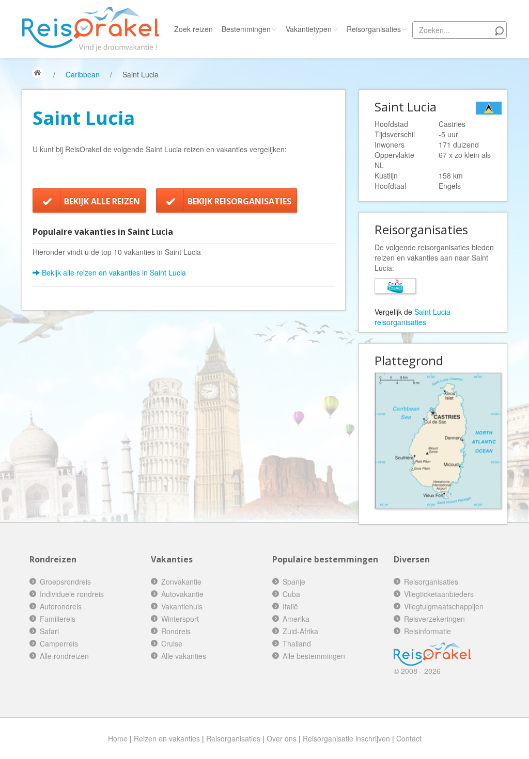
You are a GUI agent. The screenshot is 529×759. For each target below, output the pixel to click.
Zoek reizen (193, 29)
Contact (409, 738)
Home (118, 738)
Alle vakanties (183, 656)
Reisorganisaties (374, 29)
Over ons (282, 738)
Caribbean (83, 74)
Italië (290, 606)
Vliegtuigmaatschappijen (444, 606)
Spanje (294, 581)
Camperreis (59, 643)
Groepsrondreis (65, 581)
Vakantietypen (309, 29)
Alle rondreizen (64, 656)
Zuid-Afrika (300, 631)
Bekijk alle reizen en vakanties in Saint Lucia (113, 272)
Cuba (291, 594)
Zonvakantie (181, 581)
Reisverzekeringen (434, 618)
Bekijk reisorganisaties (239, 201)
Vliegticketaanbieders (439, 594)
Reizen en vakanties (167, 738)
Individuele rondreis (72, 594)
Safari (49, 631)
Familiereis (57, 618)
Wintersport (180, 618)
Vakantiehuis (182, 606)
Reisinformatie (427, 631)
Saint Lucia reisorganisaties (412, 316)
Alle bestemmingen (314, 656)
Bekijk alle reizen (102, 201)
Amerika (296, 618)
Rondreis (176, 631)
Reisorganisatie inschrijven (346, 738)
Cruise (171, 643)
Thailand (297, 643)
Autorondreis (61, 606)
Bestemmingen (246, 29)
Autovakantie (182, 594)
